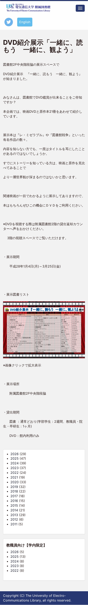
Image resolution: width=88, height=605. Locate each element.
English (24, 22)
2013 (14, 515)
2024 (14, 463)
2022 (14, 473)
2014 (14, 510)
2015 (14, 505)
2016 (14, 501)
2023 (14, 468)
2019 (14, 487)
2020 (14, 482)
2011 (13, 524)
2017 (14, 496)
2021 (14, 477)
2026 (14, 454)
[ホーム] (28, 8)
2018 (14, 491)
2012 (14, 519)
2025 (14, 458)
